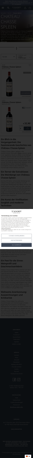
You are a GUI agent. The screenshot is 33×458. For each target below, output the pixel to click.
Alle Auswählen (16, 245)
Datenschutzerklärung (6, 228)
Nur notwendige (16, 240)
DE (29, 456)
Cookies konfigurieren (16, 236)
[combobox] (28, 456)
